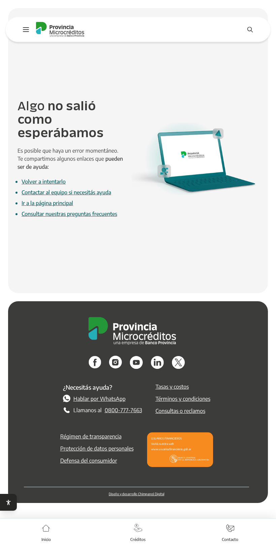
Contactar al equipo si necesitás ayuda (66, 192)
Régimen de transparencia (91, 436)
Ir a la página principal (47, 202)
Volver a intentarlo (44, 181)
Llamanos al (107, 410)
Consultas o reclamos (180, 410)
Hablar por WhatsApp (99, 398)
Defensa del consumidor (88, 460)
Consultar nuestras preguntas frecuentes (69, 213)
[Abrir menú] (26, 29)
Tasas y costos (172, 386)
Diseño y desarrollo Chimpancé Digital (136, 494)
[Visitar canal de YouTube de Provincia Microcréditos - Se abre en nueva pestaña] (136, 362)
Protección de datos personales (97, 448)
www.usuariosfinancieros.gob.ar (171, 449)
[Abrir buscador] (250, 29)
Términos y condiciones (183, 398)
